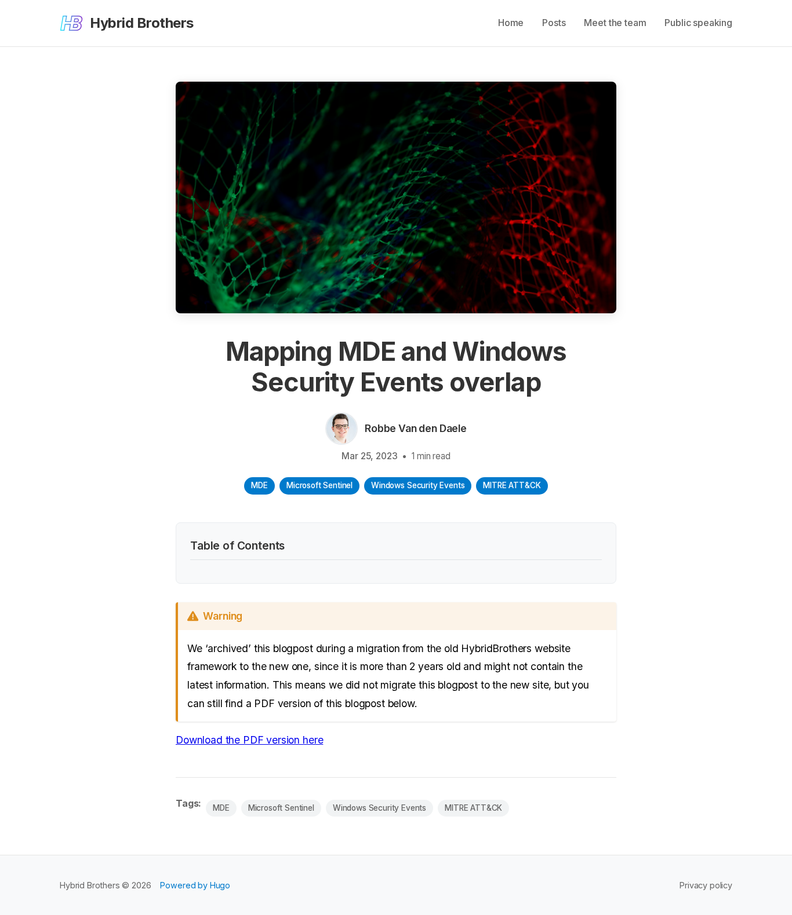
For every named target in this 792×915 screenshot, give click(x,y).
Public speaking (698, 22)
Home (511, 22)
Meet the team (615, 22)
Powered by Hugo (195, 885)
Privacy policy (706, 885)
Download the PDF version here (249, 740)
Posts (553, 22)
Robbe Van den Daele (416, 428)
